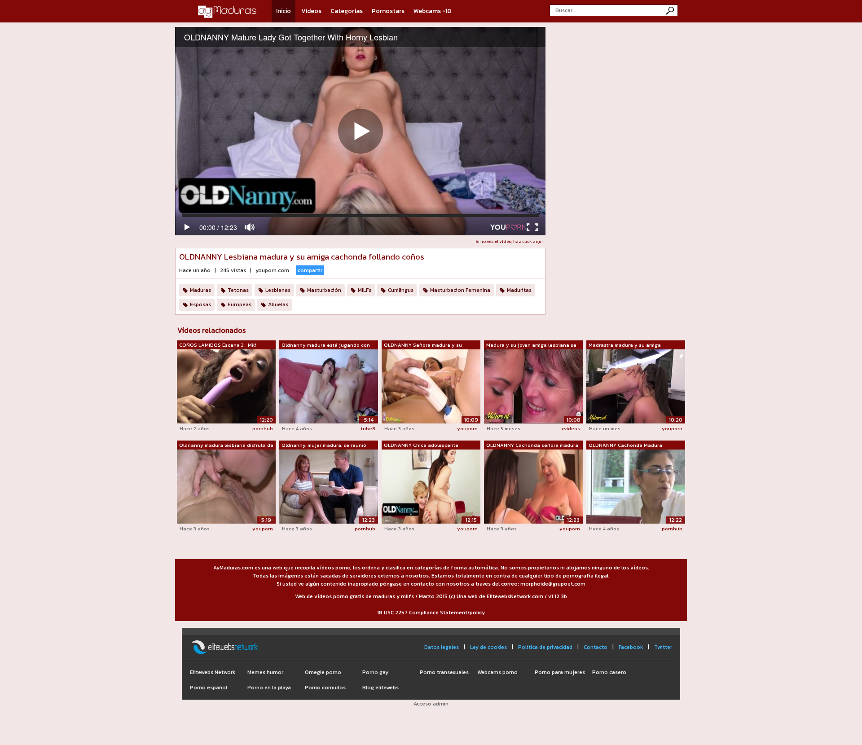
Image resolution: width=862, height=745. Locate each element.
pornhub (262, 428)
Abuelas (278, 304)
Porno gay (375, 672)
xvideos (570, 428)
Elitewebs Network (212, 672)
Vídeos (311, 11)
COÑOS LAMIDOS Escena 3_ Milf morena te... (217, 345)
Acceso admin (431, 704)
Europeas (239, 304)
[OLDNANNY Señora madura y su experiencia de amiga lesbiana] (431, 386)
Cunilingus (400, 290)
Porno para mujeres (560, 672)
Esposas (200, 304)
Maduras (200, 290)
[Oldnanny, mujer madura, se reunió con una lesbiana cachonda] (328, 486)
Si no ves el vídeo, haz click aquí (509, 241)
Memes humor (265, 672)
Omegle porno (323, 672)
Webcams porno (497, 672)
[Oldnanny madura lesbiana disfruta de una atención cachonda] (226, 486)
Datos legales (441, 647)
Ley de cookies (488, 647)
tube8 (368, 428)
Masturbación (324, 290)
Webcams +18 (432, 11)
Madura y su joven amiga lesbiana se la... (531, 345)
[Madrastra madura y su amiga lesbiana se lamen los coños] (635, 386)
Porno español (208, 687)
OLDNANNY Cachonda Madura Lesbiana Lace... (625, 445)
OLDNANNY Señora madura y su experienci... (423, 345)
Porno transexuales (444, 672)
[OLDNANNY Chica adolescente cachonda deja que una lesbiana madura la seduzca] (431, 486)
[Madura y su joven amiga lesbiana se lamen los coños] (533, 386)
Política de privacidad (545, 647)
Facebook (631, 647)
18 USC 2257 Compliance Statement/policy (431, 612)
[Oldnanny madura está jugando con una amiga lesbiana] (328, 386)
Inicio (283, 11)
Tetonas (238, 290)
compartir (310, 270)
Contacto (595, 647)
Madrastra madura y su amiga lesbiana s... (625, 345)
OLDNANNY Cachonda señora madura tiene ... (532, 445)
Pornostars (388, 11)
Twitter (663, 647)
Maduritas (519, 290)
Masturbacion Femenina (460, 290)
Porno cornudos (325, 687)
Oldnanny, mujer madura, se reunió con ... (323, 445)
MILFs (364, 290)
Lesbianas (277, 290)
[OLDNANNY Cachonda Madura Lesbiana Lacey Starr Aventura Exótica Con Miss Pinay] (635, 486)
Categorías (346, 11)
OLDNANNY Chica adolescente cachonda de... (421, 445)
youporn (467, 428)
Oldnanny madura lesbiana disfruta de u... (226, 445)
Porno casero (609, 672)
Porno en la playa (269, 687)
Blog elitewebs (380, 687)
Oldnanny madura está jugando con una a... (325, 345)
